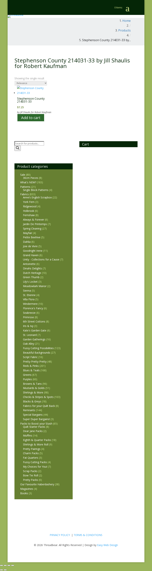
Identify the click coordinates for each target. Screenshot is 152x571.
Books (24, 493)
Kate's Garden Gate (34, 330)
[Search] (17, 148)
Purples (27, 379)
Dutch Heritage (32, 273)
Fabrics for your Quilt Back (39, 406)
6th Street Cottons (34, 321)
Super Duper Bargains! (36, 419)
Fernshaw (29, 215)
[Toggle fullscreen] (5, 565)
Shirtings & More (33, 392)
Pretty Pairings (31, 449)
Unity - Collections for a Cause (41, 259)
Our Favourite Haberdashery (37, 484)
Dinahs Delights (32, 268)
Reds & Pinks (31, 366)
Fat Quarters (30, 457)
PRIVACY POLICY (60, 535)
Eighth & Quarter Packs (37, 440)
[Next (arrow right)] (5, 569)
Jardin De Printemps (35, 224)
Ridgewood (30, 206)
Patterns (25, 187)
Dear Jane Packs (33, 431)
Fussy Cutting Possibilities (38, 348)
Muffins (27, 435)
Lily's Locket (30, 281)
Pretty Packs (30, 480)
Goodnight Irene (32, 250)
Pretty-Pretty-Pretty (35, 361)
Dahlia (27, 241)
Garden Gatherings (34, 339)
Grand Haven (31, 255)
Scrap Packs (30, 471)
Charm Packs (31, 453)
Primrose (28, 317)
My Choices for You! (35, 466)
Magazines (26, 489)
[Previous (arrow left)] (1, 569)
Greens (27, 375)
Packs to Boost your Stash (36, 423)
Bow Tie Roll (30, 475)
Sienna (27, 290)
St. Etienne (29, 295)
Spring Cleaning (32, 228)
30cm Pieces (30, 178)
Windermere (30, 304)
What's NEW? (28, 182)
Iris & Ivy (28, 326)
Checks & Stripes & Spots (38, 397)
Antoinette (29, 264)
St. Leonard (30, 335)
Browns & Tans (32, 383)
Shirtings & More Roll (35, 444)
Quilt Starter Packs (34, 426)
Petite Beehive (31, 237)
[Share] (8, 565)
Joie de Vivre (30, 246)
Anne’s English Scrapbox (37, 197)
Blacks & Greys (32, 401)
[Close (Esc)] (12, 565)
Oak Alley (28, 343)
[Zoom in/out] (1, 565)
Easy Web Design (107, 545)
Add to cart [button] (30, 117)
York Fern (28, 202)
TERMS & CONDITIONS (88, 535)
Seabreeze (29, 312)
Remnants (29, 410)
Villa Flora (28, 299)
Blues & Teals (31, 370)
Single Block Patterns (35, 190)
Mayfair (27, 233)
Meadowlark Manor (35, 286)
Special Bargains (33, 414)
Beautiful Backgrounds (36, 352)
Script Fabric (30, 357)
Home (126, 21)
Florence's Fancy (33, 308)
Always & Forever (33, 219)
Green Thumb (31, 277)
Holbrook (28, 211)
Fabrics (24, 194)
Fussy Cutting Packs (35, 462)
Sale (22, 174)
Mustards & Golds (34, 388)
